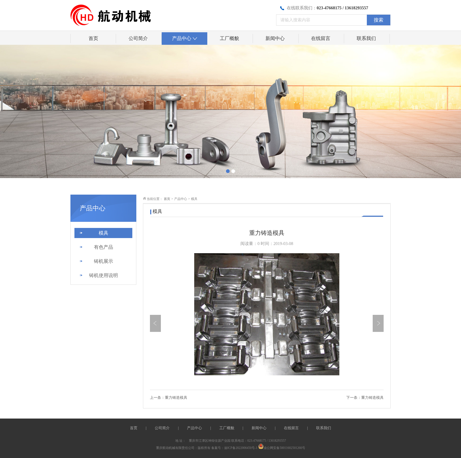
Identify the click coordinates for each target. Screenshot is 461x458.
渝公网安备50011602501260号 (284, 448)
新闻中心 (275, 38)
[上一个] (155, 323)
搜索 (378, 20)
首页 (93, 38)
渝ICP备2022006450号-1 (240, 448)
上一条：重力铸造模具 (168, 398)
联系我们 (366, 38)
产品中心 (181, 38)
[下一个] (378, 323)
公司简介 (138, 38)
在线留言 (320, 38)
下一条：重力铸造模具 (365, 398)
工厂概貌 (229, 38)
